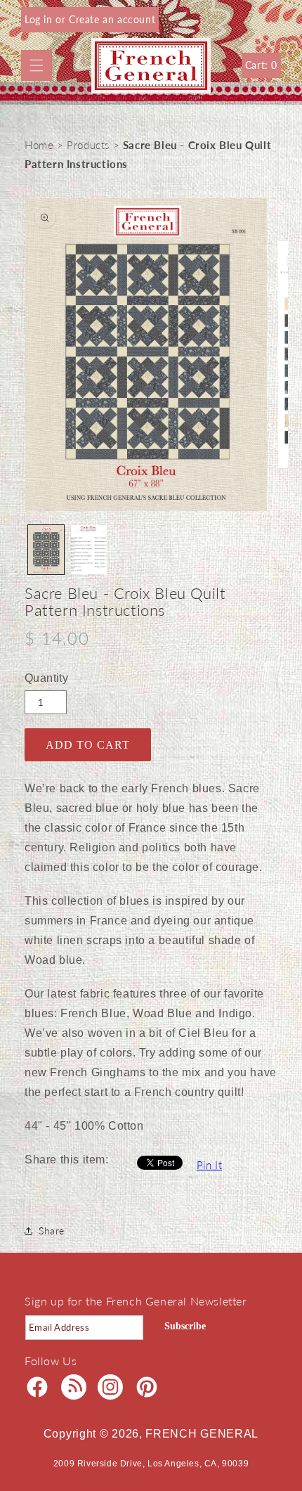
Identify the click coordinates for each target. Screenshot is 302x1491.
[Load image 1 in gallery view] (46, 549)
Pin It (210, 1164)
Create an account (112, 19)
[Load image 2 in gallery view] (89, 549)
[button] (36, 65)
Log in (40, 19)
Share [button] (52, 1231)
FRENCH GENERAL (201, 1434)
